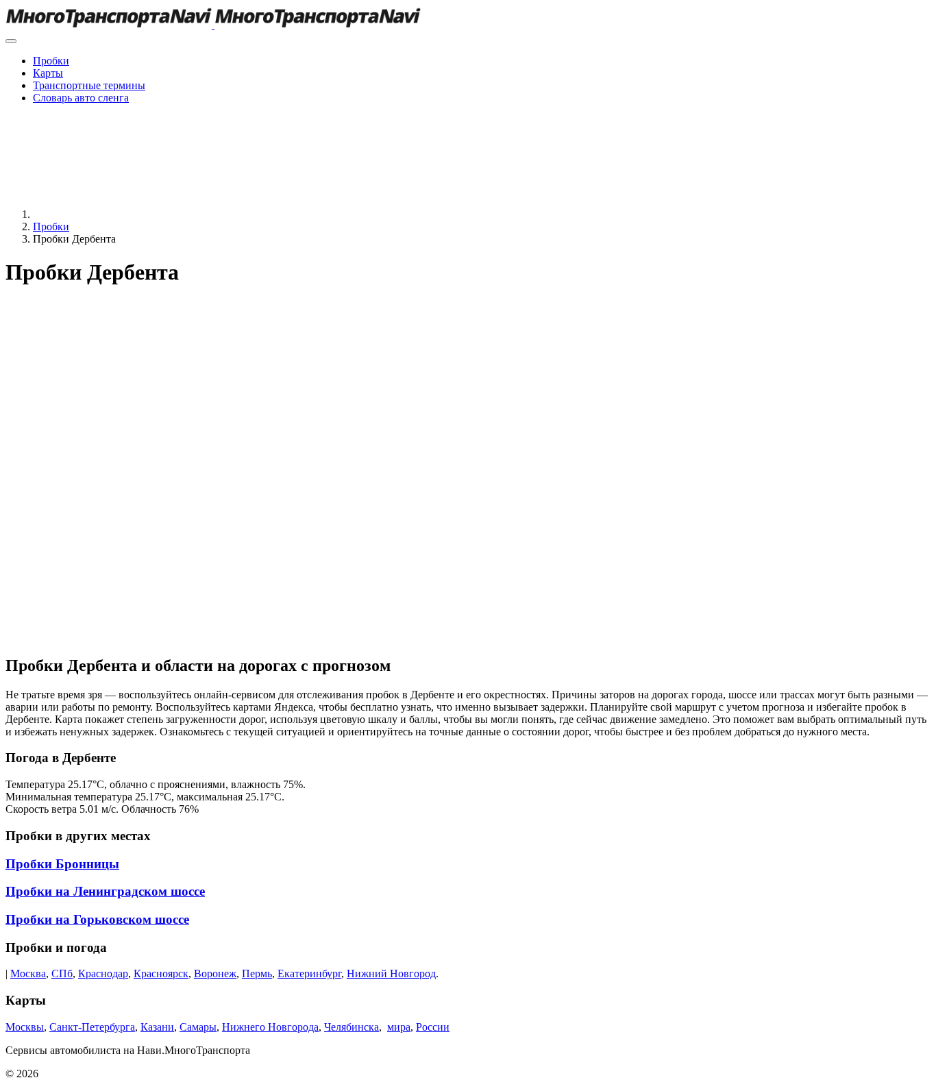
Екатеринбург (309, 973)
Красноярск (161, 973)
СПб (62, 973)
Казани (157, 1027)
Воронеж (215, 973)
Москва (28, 973)
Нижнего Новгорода (270, 1027)
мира (398, 1027)
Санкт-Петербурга (92, 1027)
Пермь (257, 973)
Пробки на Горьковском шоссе (97, 919)
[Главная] (135, 214)
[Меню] (10, 41)
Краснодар (103, 973)
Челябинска (351, 1027)
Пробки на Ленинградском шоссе (105, 891)
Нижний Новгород (391, 973)
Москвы (24, 1027)
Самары (198, 1027)
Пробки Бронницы (62, 864)
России (432, 1027)
